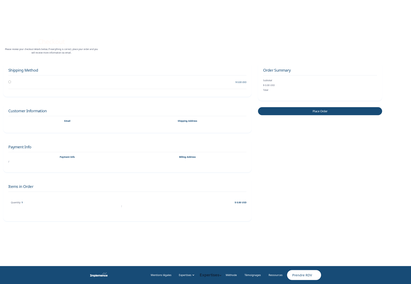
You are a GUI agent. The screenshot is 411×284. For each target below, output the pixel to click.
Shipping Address (187, 120)
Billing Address (187, 156)
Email (67, 120)
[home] (99, 275)
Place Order (320, 111)
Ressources (276, 275)
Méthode (231, 275)
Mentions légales (161, 275)
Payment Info (67, 156)
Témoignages (253, 275)
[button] (186, 275)
